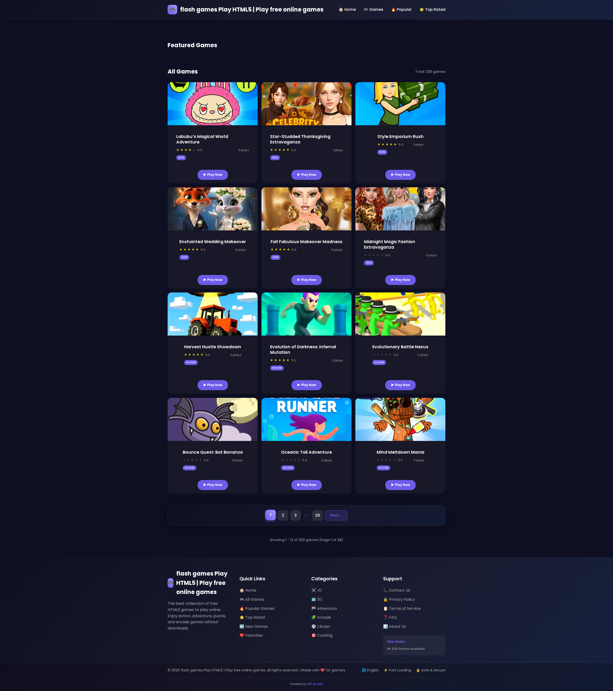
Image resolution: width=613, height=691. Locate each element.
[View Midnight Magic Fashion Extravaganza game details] (400, 208)
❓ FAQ (390, 617)
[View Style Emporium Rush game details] (400, 103)
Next (334, 515)
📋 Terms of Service (402, 608)
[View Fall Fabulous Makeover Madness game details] (306, 208)
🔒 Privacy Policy (399, 599)
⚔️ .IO (316, 590)
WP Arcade (315, 684)
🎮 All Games (251, 599)
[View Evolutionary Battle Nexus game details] (400, 314)
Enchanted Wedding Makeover (212, 242)
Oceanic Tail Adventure (306, 452)
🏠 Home (347, 9)
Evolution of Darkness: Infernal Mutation (303, 349)
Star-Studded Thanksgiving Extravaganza (300, 139)
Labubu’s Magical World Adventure (202, 139)
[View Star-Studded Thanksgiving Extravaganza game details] (306, 103)
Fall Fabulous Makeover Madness (306, 242)
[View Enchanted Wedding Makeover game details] (213, 208)
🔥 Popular (401, 9)
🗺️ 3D (316, 599)
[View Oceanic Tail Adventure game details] (306, 419)
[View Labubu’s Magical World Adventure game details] (213, 103)
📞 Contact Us (396, 590)
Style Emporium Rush (400, 136)
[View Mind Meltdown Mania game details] (400, 419)
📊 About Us (394, 626)
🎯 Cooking (321, 635)
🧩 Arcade (321, 617)
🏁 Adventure (324, 608)
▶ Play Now (212, 174)
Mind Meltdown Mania (400, 452)
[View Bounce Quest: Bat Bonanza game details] (213, 419)
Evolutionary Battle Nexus (400, 347)
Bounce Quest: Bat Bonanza (213, 452)
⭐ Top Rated (432, 9)
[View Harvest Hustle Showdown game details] (213, 314)
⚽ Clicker (320, 626)
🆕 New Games (253, 626)
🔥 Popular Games (256, 608)
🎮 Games (373, 9)
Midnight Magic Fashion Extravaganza (389, 244)
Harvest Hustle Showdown (212, 347)
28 (317, 515)
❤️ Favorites (251, 635)
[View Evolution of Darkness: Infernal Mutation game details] (306, 314)
